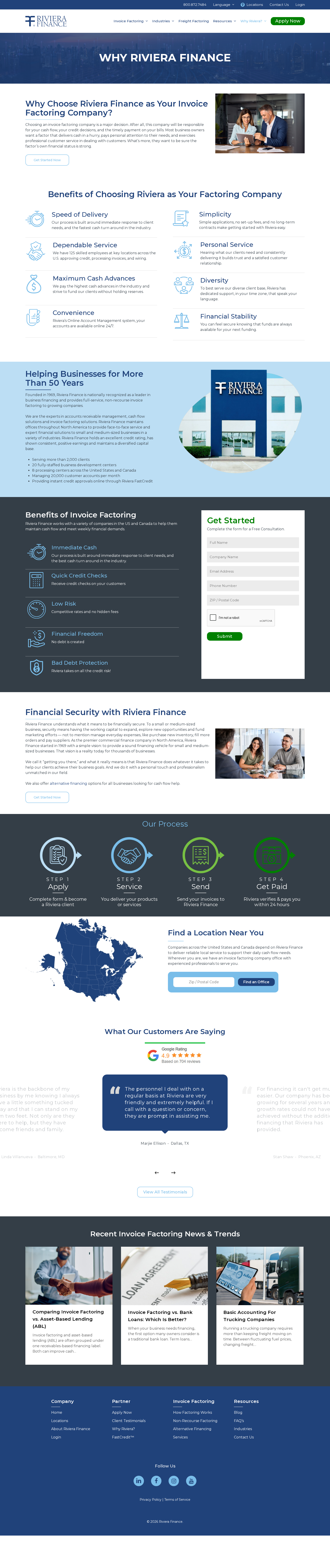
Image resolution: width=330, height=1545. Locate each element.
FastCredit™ (123, 1437)
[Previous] (156, 1172)
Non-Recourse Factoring (195, 1421)
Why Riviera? (123, 1429)
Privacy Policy (150, 1500)
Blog (238, 1412)
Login (56, 1437)
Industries (243, 1429)
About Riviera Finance (70, 1429)
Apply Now (122, 1412)
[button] (47, 160)
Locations (59, 1421)
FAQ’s (239, 1421)
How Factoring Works (192, 1412)
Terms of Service (177, 1500)
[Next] (173, 1172)
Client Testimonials (128, 1421)
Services (180, 1437)
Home (56, 1412)
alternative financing (68, 783)
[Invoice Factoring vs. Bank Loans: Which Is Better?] (164, 1306)
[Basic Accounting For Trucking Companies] (260, 1306)
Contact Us (244, 1437)
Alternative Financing (192, 1429)
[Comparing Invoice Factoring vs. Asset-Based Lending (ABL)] (68, 1306)
